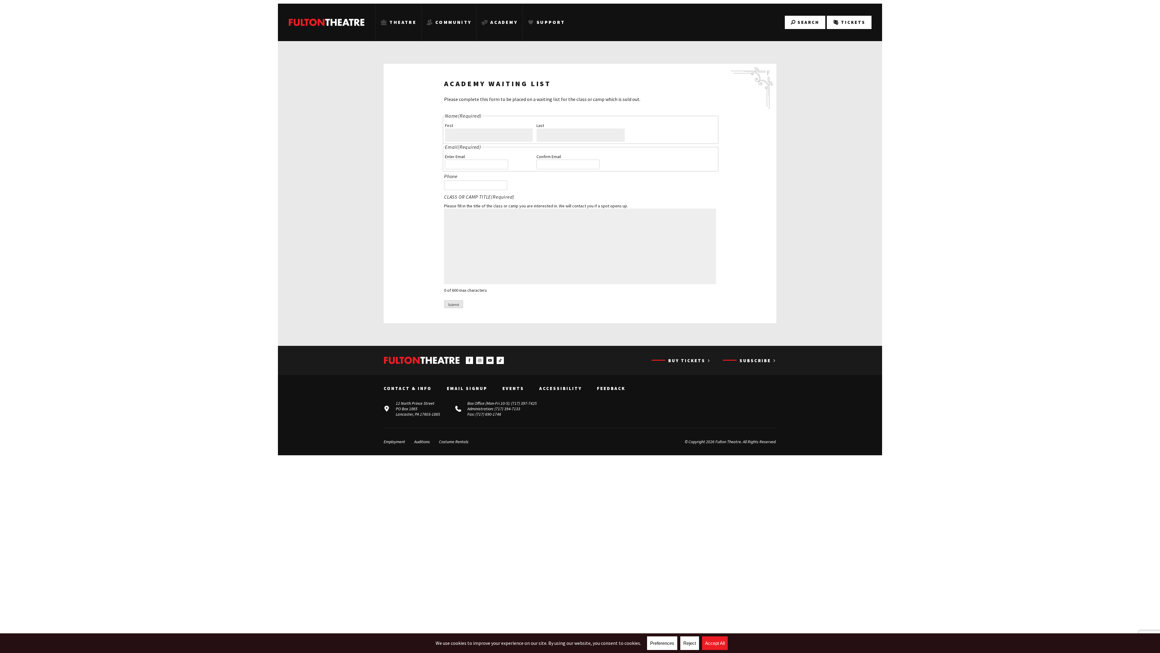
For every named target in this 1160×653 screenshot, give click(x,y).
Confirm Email (548, 156)
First (449, 125)
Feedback (611, 388)
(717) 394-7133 (507, 408)
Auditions (422, 441)
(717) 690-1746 (488, 414)
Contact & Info (408, 388)
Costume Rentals (454, 441)
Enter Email (455, 156)
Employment (394, 441)
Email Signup (467, 388)
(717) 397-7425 (524, 403)
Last (540, 125)
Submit (453, 304)
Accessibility (560, 388)
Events (513, 388)
